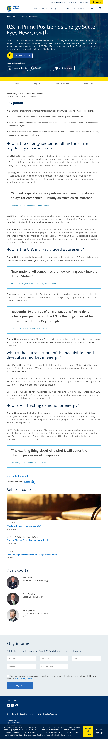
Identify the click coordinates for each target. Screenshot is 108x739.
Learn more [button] (66, 735)
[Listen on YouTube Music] (65, 69)
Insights (16, 16)
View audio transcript (17, 475)
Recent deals (88, 84)
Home (9, 16)
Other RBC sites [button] (57, 2)
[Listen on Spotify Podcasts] (41, 69)
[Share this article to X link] (29, 482)
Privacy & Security (13, 720)
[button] (40, 8)
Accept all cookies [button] (88, 731)
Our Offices (84, 2)
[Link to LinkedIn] (8, 705)
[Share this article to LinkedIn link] (25, 482)
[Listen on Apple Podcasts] (18, 69)
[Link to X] (12, 705)
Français (72, 2)
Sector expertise (62, 84)
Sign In (98, 2)
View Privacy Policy (23, 679)
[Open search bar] (100, 8)
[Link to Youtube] (17, 705)
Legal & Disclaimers (13, 723)
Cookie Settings (99, 731)
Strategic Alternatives (30, 16)
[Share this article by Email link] (33, 482)
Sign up (26, 685)
